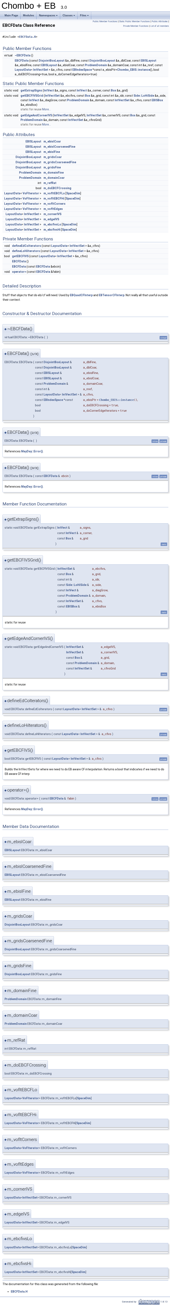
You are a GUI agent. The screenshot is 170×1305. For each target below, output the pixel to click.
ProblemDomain (96, 65)
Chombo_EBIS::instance (133, 69)
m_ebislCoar (52, 141)
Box (113, 90)
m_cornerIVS (52, 214)
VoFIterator (31, 193)
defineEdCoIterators (26, 245)
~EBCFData (22, 55)
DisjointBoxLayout (51, 60)
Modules (28, 15)
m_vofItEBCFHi (54, 198)
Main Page (11, 15)
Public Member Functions (105, 21)
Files (84, 16)
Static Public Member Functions (134, 21)
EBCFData (22, 60)
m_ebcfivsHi (52, 229)
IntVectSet (40, 69)
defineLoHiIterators (26, 251)
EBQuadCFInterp (81, 295)
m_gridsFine (52, 167)
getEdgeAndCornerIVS (36, 115)
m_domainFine (54, 172)
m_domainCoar (54, 177)
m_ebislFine (52, 151)
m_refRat (50, 183)
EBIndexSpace (82, 69)
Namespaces (48, 16)
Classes (69, 16)
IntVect (49, 90)
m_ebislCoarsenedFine (59, 146)
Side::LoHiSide (144, 95)
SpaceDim (73, 193)
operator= (19, 271)
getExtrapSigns (31, 90)
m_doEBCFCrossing (57, 188)
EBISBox (157, 100)
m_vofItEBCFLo (54, 193)
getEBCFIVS (20, 256)
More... (46, 109)
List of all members (159, 26)
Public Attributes (160, 21)
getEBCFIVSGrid (32, 95)
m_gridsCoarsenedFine (60, 162)
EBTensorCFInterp (111, 295)
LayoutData (23, 69)
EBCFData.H (27, 36)
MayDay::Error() (32, 451)
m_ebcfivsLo (52, 224)
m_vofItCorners (55, 203)
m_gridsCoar (53, 157)
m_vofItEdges (53, 209)
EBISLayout (148, 60)
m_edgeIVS (51, 219)
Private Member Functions (135, 26)
